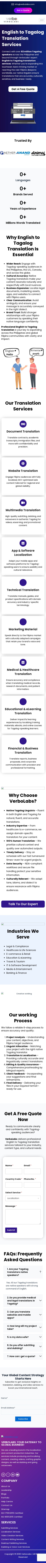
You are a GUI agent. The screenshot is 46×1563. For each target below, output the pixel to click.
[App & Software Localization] (23, 543)
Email (27, 1165)
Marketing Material (23, 629)
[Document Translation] (23, 424)
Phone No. (30, 1179)
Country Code (13, 1179)
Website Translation (23, 471)
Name (9, 1165)
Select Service (13, 1192)
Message (11, 1206)
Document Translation (23, 431)
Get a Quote (23, 10)
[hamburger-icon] (42, 20)
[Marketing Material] (23, 621)
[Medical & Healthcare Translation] (23, 662)
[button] (23, 1272)
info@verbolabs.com (24, 4)
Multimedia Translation (23, 510)
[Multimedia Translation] (23, 502)
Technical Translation (23, 590)
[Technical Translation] (23, 582)
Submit (11, 1230)
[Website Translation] (23, 463)
